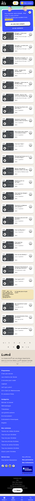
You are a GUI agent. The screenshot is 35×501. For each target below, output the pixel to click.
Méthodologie (6, 406)
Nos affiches (26, 457)
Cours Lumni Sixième (8, 451)
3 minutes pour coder (8, 380)
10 (18, 347)
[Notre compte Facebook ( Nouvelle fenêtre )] (13, 466)
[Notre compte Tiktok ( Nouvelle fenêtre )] (2, 466)
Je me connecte (17, 28)
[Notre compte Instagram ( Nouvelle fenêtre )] (6, 466)
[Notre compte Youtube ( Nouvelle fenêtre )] (10, 466)
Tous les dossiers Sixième (10, 448)
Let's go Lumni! (6, 387)
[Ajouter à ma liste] (30, 34)
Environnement (6, 416)
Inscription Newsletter (9, 460)
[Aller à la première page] (3, 343)
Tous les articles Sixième (9, 441)
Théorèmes (5, 409)
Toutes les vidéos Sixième (10, 431)
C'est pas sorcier (7, 373)
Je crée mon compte (17, 24)
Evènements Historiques (9, 419)
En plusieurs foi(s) (7, 394)
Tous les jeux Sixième (8, 438)
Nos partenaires (27, 459)
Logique (4, 384)
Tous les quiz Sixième (8, 434)
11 (22, 347)
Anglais (4, 422)
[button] (4, 498)
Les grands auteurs (8, 412)
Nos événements (28, 462)
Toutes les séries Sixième (10, 444)
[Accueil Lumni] (3, 3)
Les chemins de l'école (9, 377)
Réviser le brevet (7, 402)
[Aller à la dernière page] (28, 347)
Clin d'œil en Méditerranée (10, 390)
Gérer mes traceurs (17, 482)
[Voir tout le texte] (17, 363)
